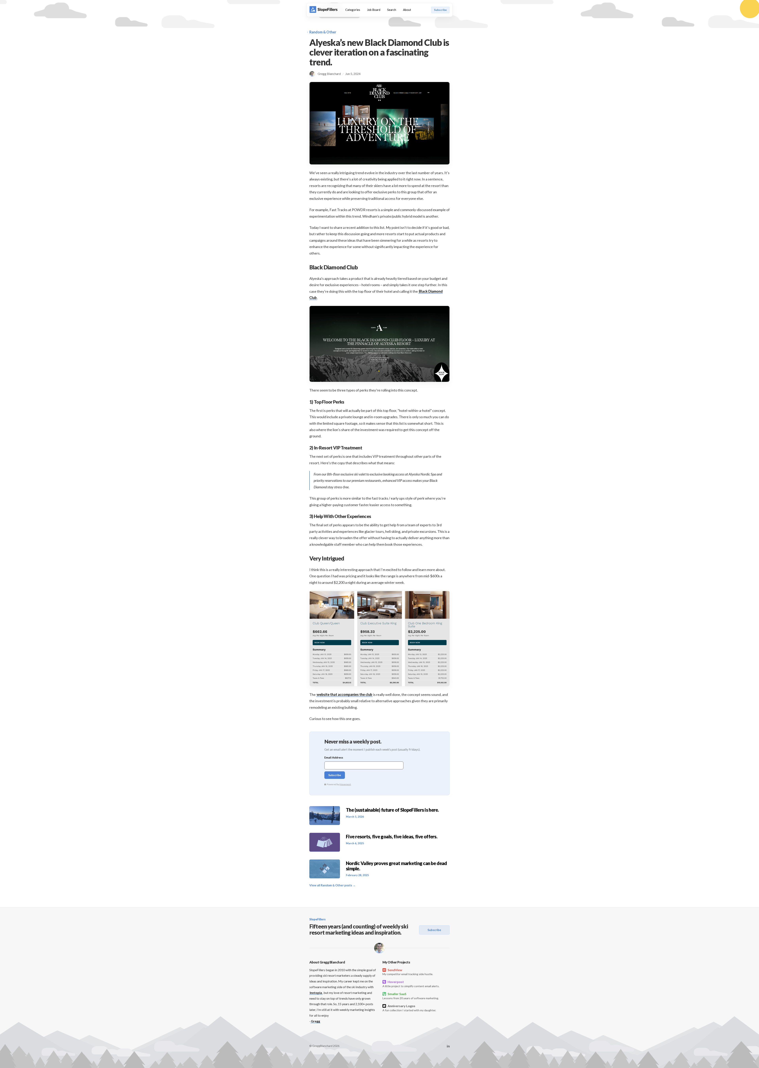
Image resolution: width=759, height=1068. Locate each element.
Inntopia (316, 992)
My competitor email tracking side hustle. (407, 972)
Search (391, 9)
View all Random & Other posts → (332, 885)
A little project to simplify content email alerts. (410, 984)
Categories (352, 9)
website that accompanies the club (344, 694)
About (407, 9)
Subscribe (440, 9)
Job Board (373, 9)
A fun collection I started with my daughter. (409, 1008)
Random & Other (322, 32)
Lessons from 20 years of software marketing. (410, 996)
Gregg (315, 1021)
